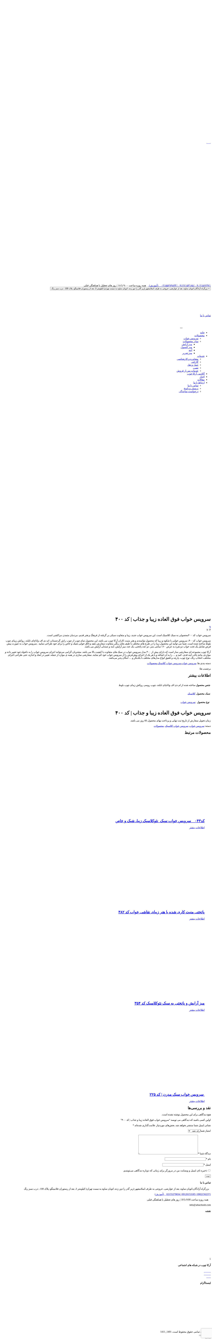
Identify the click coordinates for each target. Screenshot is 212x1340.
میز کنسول (186, 347)
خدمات (201, 356)
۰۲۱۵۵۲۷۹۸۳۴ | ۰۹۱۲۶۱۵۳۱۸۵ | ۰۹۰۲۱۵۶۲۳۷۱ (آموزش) (179, 285)
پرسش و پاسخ (191, 388)
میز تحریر (187, 353)
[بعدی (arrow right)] (206, 1338)
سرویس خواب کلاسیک (169, 663)
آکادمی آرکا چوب (196, 373)
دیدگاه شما (204, 1153)
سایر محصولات (190, 341)
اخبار (202, 376)
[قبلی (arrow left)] (209, 1338)
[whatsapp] (106, 282)
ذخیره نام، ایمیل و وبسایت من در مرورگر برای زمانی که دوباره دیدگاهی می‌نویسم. (165, 1170)
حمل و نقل (192, 365)
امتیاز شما (205, 1130)
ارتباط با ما (199, 382)
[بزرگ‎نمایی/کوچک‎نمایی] (200, 1335)
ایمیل (207, 1164)
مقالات (201, 379)
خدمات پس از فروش (187, 370)
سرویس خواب (191, 338)
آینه (190, 350)
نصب (195, 368)
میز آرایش (187, 344)
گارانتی (194, 362)
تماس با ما (205, 315)
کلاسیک (191, 693)
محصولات (199, 335)
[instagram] (106, 139)
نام (208, 1159)
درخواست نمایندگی (188, 391)
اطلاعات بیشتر (197, 827)
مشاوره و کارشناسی (187, 359)
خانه (202, 332)
